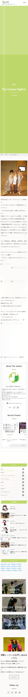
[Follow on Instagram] (16, 692)
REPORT (12, 472)
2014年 (3, 568)
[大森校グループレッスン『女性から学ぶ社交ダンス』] (10, 427)
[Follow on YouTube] (19, 692)
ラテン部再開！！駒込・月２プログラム (18, 537)
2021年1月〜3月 (5, 564)
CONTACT (14, 677)
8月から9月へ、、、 (14, 508)
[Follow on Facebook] (12, 692)
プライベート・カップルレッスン (12, 475)
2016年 (14, 566)
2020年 (13, 564)
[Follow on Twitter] (8, 692)
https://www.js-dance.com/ (15, 403)
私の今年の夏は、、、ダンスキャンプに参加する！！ (18, 530)
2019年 (19, 564)
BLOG (10, 437)
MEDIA (12, 482)
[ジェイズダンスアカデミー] (5, 2)
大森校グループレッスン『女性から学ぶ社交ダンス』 (10, 440)
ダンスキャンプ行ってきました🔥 (17, 523)
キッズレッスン (12, 495)
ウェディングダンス (12, 479)
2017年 (8, 566)
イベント (12, 485)
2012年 (14, 568)
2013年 (8, 568)
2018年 (3, 566)
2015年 (19, 566)
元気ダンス (12, 488)
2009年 (8, 570)
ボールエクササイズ (12, 492)
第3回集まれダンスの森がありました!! (18, 545)
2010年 (3, 570)
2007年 (20, 570)
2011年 (19, 568)
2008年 (14, 570)
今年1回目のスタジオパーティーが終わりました (18, 516)
